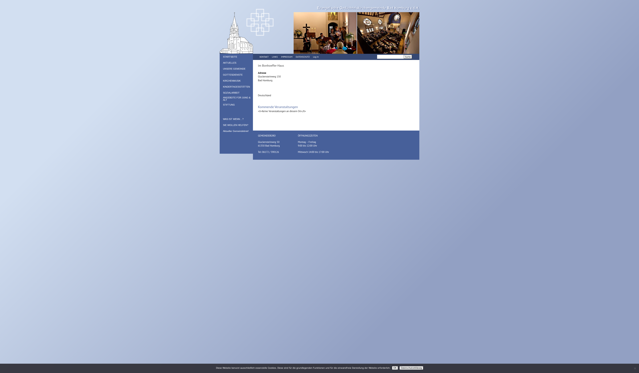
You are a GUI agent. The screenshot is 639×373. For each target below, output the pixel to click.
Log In (316, 56)
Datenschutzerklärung (411, 368)
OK (395, 368)
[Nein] (635, 368)
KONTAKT (264, 56)
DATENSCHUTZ (303, 56)
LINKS (275, 56)
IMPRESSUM (286, 56)
